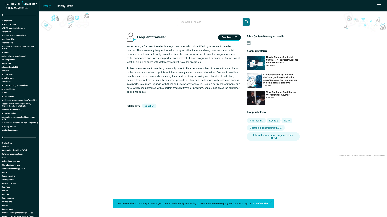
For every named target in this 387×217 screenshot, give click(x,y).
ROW (287, 120)
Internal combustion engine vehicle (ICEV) (273, 137)
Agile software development (14, 56)
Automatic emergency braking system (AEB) (18, 118)
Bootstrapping (8, 198)
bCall (4, 157)
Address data (7, 43)
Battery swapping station (12, 154)
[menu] (379, 6)
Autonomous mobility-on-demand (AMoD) (20, 123)
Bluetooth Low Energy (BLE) (13, 168)
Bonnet (5, 172)
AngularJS (6, 82)
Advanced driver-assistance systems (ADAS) (18, 47)
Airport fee (6, 63)
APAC (4, 93)
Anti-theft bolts (8, 89)
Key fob (273, 120)
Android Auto (7, 74)
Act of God (6, 32)
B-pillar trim (7, 143)
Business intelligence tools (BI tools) (17, 213)
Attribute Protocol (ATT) (12, 109)
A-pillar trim (7, 21)
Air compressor (8, 59)
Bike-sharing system (11, 165)
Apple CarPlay (8, 96)
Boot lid (5, 191)
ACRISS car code (9, 24)
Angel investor (8, 78)
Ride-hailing (256, 120)
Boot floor (6, 187)
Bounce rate (7, 202)
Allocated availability (10, 67)
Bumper (5, 205)
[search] (246, 22)
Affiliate (5, 52)
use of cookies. (261, 203)
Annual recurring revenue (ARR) (15, 85)
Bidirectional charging (11, 161)
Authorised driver (9, 113)
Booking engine (8, 176)
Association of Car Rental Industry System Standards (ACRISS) (16, 105)
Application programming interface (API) (19, 100)
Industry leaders (65, 5)
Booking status (8, 179)
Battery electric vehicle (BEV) (14, 150)
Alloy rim (5, 70)
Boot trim (5, 194)
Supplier (149, 106)
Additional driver (9, 39)
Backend (5, 146)
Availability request (10, 130)
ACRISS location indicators (13, 28)
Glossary (46, 5)
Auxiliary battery (9, 126)
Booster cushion (9, 183)
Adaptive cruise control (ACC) (14, 35)
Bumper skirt (7, 209)
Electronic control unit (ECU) (265, 127)
